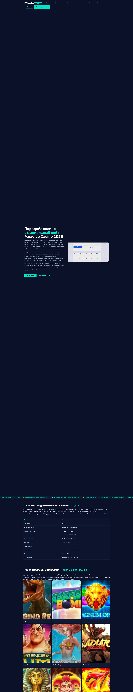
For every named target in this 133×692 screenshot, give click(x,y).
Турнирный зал (70, 2)
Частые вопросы (61, 2)
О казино (85, 2)
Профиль (29, 6)
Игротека (78, 2)
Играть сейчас (30, 275)
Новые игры (92, 2)
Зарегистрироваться (42, 7)
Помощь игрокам (50, 2)
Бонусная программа (102, 2)
